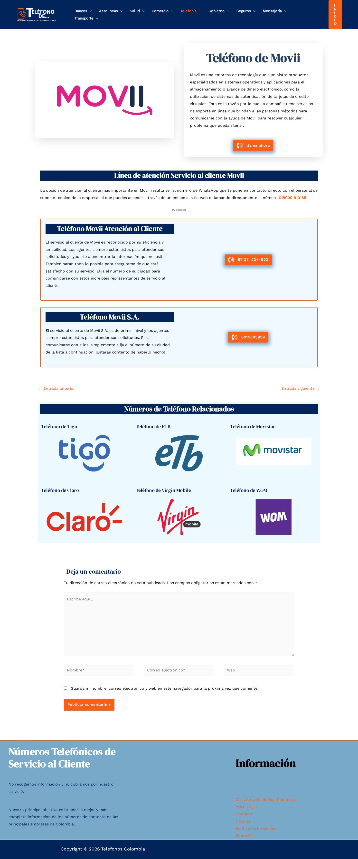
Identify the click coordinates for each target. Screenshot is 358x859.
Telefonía (188, 11)
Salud (135, 11)
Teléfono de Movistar (252, 426)
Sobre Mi (244, 835)
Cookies (243, 821)
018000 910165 (292, 197)
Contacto (245, 814)
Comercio (160, 11)
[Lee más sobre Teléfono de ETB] (179, 453)
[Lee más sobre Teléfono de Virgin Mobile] (179, 516)
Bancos (81, 11)
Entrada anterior (56, 388)
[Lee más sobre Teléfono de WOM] (273, 516)
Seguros (243, 11)
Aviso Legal (246, 806)
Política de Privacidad (256, 828)
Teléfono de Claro (60, 490)
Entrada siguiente (300, 388)
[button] (89, 11)
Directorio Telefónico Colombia (265, 799)
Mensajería (272, 11)
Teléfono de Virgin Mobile (163, 490)
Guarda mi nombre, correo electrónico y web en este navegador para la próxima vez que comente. (164, 688)
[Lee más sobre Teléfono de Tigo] (84, 453)
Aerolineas (108, 11)
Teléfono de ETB (153, 426)
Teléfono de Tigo (59, 426)
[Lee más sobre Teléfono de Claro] (84, 516)
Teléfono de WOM (248, 490)
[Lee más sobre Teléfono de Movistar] (273, 453)
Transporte (84, 18)
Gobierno (216, 11)
